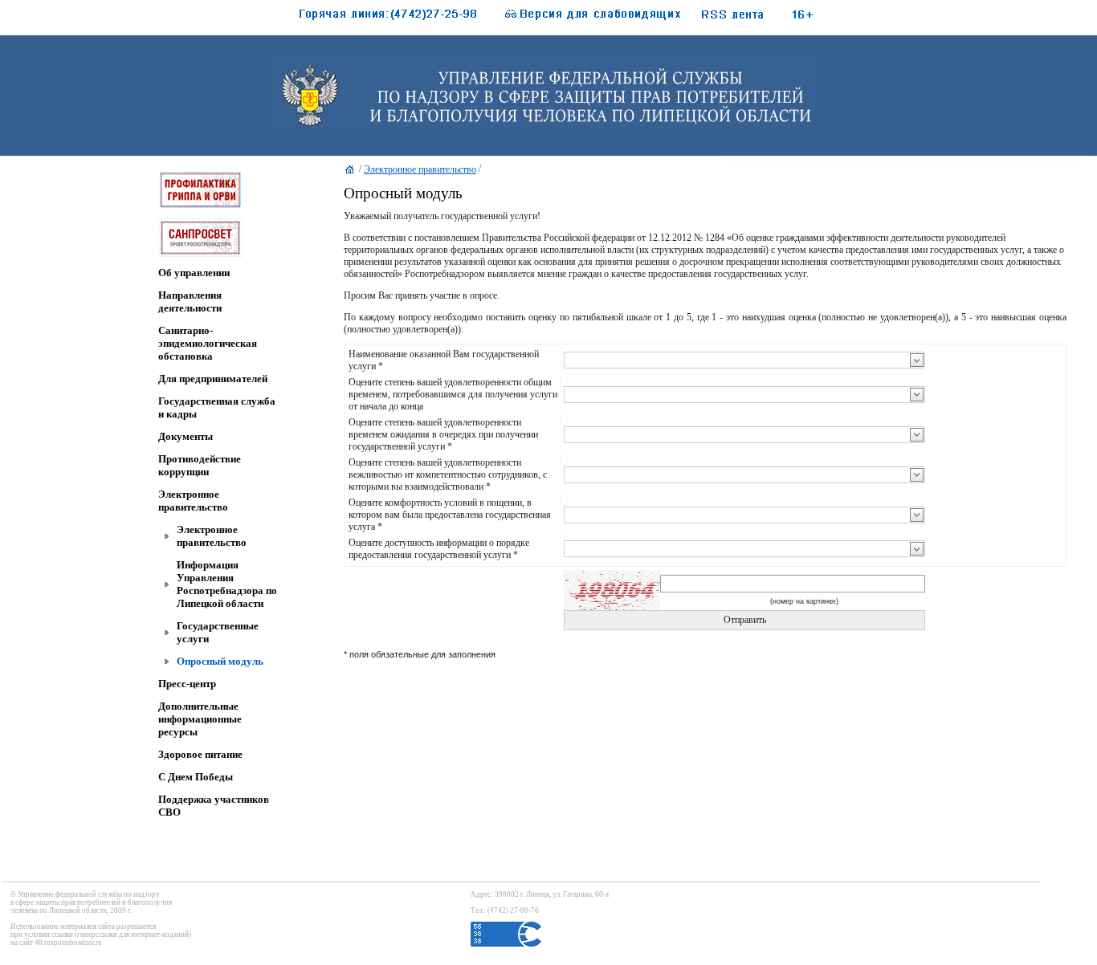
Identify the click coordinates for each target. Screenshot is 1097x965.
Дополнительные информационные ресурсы (200, 719)
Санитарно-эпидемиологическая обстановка (207, 343)
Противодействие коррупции (199, 465)
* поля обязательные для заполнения (419, 654)
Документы (185, 436)
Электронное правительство (193, 500)
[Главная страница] (350, 173)
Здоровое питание (200, 754)
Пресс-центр (187, 684)
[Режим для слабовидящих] (584, 17)
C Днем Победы (195, 777)
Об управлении (194, 273)
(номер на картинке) (804, 601)
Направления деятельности (190, 301)
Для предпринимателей (212, 379)
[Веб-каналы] (750, 17)
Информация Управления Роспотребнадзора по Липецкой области (227, 584)
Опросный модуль (220, 661)
